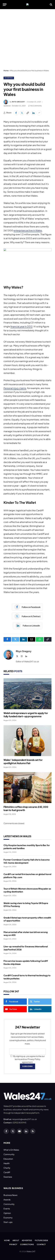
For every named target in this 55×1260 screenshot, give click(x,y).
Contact (41, 1244)
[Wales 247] (27, 4)
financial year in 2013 (21, 326)
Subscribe (27, 1066)
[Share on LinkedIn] (33, 112)
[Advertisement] (27, 39)
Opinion (7, 1213)
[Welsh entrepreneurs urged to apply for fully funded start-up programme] (27, 693)
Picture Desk (41, 1240)
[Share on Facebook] (16, 112)
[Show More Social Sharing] (39, 112)
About (16, 1240)
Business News (10, 1195)
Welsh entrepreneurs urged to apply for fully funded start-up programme (26, 714)
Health (7, 1163)
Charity (7, 1167)
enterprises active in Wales (28, 230)
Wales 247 (31, 1251)
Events (7, 1208)
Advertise (27, 1240)
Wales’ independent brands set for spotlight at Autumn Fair (23, 761)
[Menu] (4, 4)
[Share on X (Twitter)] (21, 112)
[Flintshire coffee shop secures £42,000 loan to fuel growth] (27, 787)
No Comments (36, 106)
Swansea (8, 1176)
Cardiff (7, 1172)
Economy (8, 1217)
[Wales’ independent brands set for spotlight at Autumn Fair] (27, 740)
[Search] (50, 4)
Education (8, 1158)
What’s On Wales (11, 1149)
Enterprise (9, 78)
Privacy (13, 1244)
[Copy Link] (27, 112)
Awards (7, 1199)
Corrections (27, 1244)
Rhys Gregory (18, 102)
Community (9, 1154)
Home (6, 70)
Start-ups (8, 1222)
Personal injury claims (15, 388)
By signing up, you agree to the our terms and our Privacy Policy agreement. (29, 1059)
